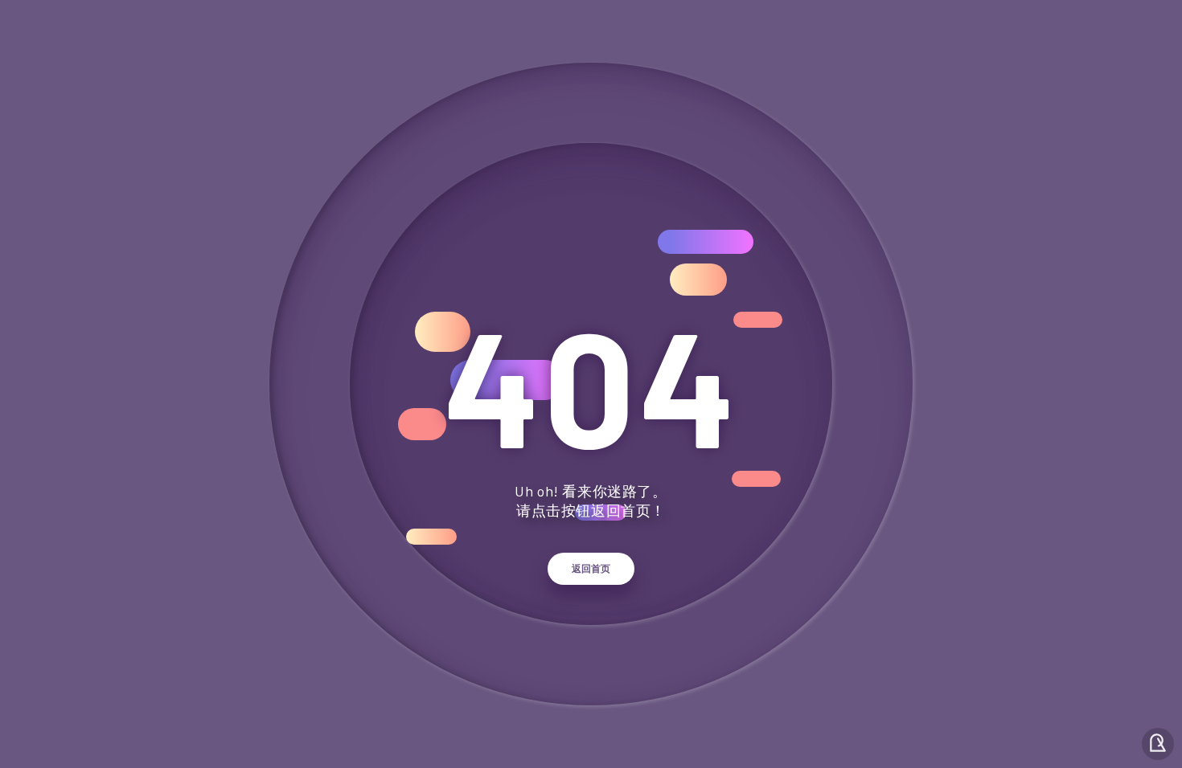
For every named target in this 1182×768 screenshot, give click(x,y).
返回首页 (591, 568)
